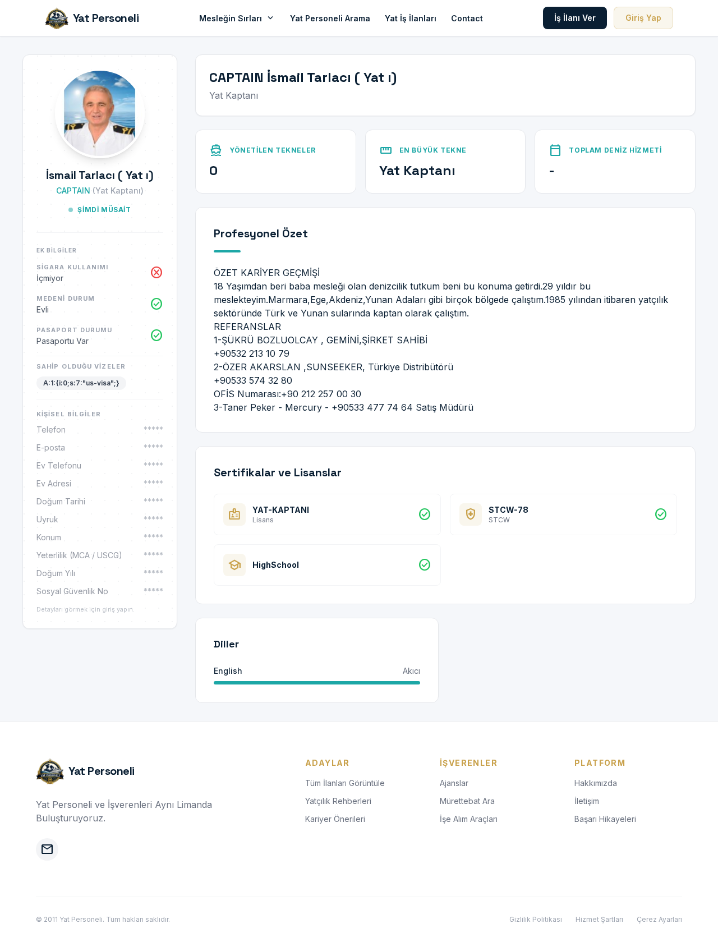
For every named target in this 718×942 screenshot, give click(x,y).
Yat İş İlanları (410, 18)
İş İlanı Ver (575, 17)
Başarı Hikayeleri (605, 819)
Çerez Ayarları (659, 919)
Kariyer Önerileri (335, 819)
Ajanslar (454, 783)
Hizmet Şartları (599, 919)
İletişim (586, 801)
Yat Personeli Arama (330, 18)
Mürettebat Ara (467, 801)
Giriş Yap (643, 17)
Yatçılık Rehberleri (338, 801)
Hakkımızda (595, 783)
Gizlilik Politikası (535, 919)
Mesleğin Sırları (237, 18)
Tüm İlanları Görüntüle (345, 783)
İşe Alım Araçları (469, 819)
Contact (467, 18)
